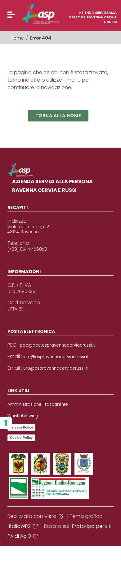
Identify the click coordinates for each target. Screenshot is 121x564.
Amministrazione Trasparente (37, 404)
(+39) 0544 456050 (27, 249)
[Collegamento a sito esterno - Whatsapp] (60, 488)
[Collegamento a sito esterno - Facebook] (18, 464)
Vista (50, 516)
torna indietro (23, 79)
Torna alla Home (58, 115)
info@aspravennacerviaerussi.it (55, 356)
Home (17, 38)
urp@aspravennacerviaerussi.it (55, 368)
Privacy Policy (21, 427)
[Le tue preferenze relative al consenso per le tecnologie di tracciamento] (6, 423)
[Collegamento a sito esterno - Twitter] (40, 464)
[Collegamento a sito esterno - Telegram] (18, 488)
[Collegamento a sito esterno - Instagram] (83, 464)
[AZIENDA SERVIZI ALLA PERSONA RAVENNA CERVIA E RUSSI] (29, 14)
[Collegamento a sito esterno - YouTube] (62, 464)
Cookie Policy (21, 437)
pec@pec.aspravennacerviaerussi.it (57, 345)
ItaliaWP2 (20, 526)
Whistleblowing (22, 416)
